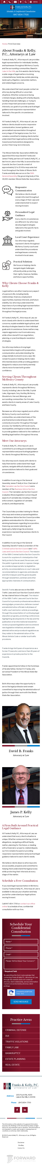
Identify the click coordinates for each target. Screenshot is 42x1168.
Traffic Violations (16, 1041)
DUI (7, 1036)
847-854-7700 (21, 14)
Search (25, 2)
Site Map (21, 1145)
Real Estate (12, 1064)
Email (15, 2)
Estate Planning (15, 1059)
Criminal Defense (15, 1030)
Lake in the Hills (8, 71)
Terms (22, 993)
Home (4, 2)
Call (9, 2)
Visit (20, 2)
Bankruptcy (12, 1053)
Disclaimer (21, 1142)
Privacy (18, 993)
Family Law (12, 1047)
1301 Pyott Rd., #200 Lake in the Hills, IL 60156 (25, 1096)
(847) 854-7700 (25, 1103)
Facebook (17, 1110)
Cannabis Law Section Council (17, 486)
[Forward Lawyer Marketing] (21, 1159)
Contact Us (21, 1148)
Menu (35, 2)
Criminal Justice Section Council (15, 549)
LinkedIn (25, 1110)
